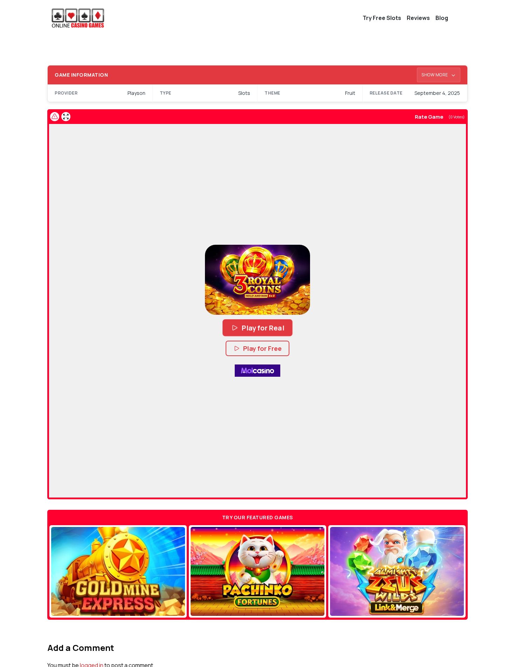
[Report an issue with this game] (54, 116)
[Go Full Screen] (65, 116)
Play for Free (262, 348)
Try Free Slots (382, 18)
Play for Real (263, 327)
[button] (257, 280)
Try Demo (118, 571)
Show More (435, 75)
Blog (441, 18)
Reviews (418, 18)
